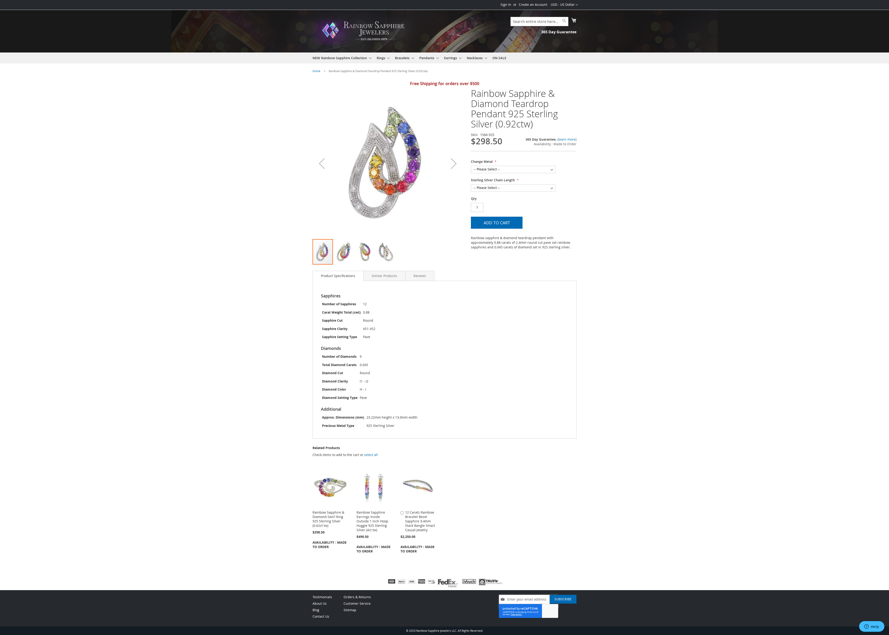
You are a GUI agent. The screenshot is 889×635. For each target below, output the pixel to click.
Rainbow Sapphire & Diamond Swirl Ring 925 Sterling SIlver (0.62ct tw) (328, 519)
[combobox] (539, 21)
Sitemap (350, 610)
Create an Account (533, 4)
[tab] (338, 276)
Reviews (419, 276)
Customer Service (357, 603)
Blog (316, 610)
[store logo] (365, 31)
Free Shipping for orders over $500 (444, 83)
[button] (564, 4)
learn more (567, 139)
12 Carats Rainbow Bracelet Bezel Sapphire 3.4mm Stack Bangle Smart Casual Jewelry (420, 521)
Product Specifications (338, 276)
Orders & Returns (357, 597)
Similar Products (384, 276)
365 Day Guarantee (558, 31)
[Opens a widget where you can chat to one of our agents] (871, 627)
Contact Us (321, 616)
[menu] (444, 57)
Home (316, 71)
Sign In (506, 4)
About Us (320, 603)
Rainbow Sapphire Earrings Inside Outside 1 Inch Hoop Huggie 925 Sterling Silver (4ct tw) (372, 521)
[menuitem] (341, 57)
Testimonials (322, 597)
